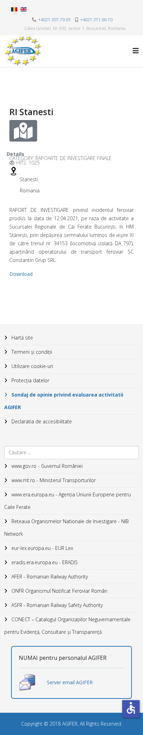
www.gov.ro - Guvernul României (46, 466)
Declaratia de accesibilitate (41, 421)
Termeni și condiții (31, 352)
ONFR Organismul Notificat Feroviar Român (58, 591)
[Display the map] (23, 131)
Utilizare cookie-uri (31, 366)
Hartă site (21, 337)
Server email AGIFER (70, 682)
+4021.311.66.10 (96, 20)
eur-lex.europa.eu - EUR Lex (41, 548)
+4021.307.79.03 (54, 20)
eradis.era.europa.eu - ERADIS (44, 562)
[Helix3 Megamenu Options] (136, 50)
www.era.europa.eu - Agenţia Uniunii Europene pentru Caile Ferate (67, 500)
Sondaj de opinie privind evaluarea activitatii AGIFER (63, 400)
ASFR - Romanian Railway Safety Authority (56, 605)
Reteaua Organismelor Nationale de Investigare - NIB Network (66, 527)
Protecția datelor (29, 380)
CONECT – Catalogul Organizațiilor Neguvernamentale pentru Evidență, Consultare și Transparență (67, 625)
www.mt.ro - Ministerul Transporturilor (53, 480)
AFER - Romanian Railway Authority (49, 576)
